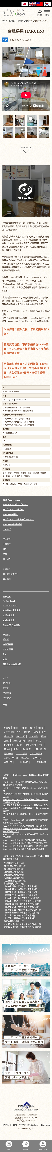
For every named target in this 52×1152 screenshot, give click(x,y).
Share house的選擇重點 (12, 524)
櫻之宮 (38, 741)
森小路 (19, 745)
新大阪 (6, 639)
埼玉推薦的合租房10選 (14, 869)
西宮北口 (8, 762)
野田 (41, 745)
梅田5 (40, 728)
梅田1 (15, 728)
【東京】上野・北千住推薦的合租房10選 (21, 898)
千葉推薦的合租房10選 (14, 863)
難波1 (43, 736)
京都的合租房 (8, 620)
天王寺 (6, 678)
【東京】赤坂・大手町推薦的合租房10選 (21, 907)
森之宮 (27, 732)
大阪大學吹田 (40, 749)
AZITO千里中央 (11, 758)
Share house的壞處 (10, 514)
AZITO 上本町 (18, 741)
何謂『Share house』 (12, 500)
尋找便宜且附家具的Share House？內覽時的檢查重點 (25, 805)
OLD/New (25, 758)
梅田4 (32, 728)
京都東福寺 (41, 762)
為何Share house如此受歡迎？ (15, 504)
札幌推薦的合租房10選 (14, 878)
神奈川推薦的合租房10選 (15, 866)
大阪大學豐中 (36, 754)
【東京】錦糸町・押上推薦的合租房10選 (21, 913)
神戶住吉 (37, 758)
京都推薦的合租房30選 (14, 875)
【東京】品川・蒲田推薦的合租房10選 (20, 895)
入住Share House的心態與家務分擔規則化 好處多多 (24, 826)
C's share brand (9, 601)
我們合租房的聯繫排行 (14, 921)
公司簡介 (7, 569)
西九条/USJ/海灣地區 (12, 664)
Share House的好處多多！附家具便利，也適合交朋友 (25, 846)
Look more (26, 147)
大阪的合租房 (8, 615)
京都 (5, 705)
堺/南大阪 (7, 693)
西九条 (7, 749)
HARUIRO (8, 745)
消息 (5, 549)
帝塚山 (16, 749)
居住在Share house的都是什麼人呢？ (18, 519)
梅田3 (24, 728)
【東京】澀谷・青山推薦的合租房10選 (20, 886)
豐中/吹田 (7, 683)
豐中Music (8, 754)
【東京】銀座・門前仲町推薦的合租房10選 (22, 910)
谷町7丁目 (20, 736)
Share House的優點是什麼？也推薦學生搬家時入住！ (25, 843)
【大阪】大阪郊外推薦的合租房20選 (19, 918)
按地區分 (7, 635)
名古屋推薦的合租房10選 (15, 881)
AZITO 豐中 (21, 754)
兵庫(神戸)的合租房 (11, 625)
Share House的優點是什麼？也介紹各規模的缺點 (23, 849)
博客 (5, 554)
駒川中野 (27, 749)
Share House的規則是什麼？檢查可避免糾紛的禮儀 (24, 840)
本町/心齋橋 (8, 649)
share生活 (7, 529)
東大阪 (6, 688)
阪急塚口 (24, 762)
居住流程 (7, 539)
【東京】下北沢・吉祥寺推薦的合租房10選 (22, 901)
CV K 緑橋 (33, 736)
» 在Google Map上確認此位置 (14, 399)
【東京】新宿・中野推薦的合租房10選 (20, 889)
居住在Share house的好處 (13, 509)
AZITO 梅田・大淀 (12, 732)
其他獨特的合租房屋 (11, 610)
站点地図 (7, 579)
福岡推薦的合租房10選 (14, 883)
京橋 (5, 659)
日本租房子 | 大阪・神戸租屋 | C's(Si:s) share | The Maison (26, 1125)
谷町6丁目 (8, 736)
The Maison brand (10, 605)
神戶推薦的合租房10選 (14, 872)
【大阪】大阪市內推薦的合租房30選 (19, 915)
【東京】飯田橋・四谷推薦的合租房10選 (21, 904)
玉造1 (35, 732)
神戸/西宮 (7, 698)
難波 (5, 654)
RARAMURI (31, 745)
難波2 (6, 741)
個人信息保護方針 (10, 574)
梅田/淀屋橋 (8, 644)
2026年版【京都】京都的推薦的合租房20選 (22, 927)
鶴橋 (30, 741)
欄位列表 (7, 559)
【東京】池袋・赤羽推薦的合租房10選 (20, 892)
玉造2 (43, 732)
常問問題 (7, 544)
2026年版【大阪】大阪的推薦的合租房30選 (22, 924)
